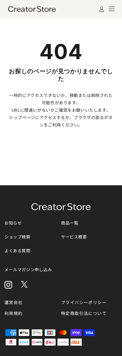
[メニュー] (112, 9)
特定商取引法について (84, 313)
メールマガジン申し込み (28, 269)
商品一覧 (69, 222)
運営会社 (13, 302)
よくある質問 (17, 250)
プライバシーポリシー (84, 302)
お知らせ (13, 222)
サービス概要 (74, 236)
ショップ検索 (17, 236)
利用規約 (13, 313)
